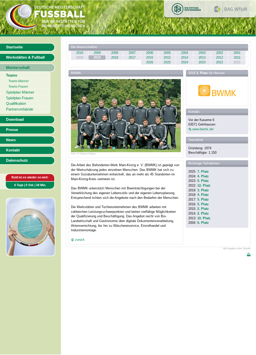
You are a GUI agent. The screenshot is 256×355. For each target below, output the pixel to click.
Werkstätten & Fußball (25, 57)
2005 (167, 53)
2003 (202, 53)
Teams (11, 75)
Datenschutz (17, 160)
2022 (219, 62)
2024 (184, 62)
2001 (237, 53)
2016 (149, 57)
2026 (149, 62)
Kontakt (13, 150)
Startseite (14, 47)
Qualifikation (16, 104)
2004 (184, 53)
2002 (219, 53)
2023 (202, 62)
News (11, 140)
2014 (184, 57)
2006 (149, 53)
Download (15, 119)
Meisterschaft (18, 68)
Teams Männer (18, 81)
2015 (167, 57)
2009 (97, 53)
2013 (202, 57)
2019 (97, 57)
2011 (237, 57)
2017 (132, 57)
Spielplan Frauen (19, 98)
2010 (79, 53)
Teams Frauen (18, 86)
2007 (132, 53)
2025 (167, 62)
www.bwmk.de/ (203, 129)
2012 (219, 57)
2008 (114, 53)
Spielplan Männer (20, 92)
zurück (80, 239)
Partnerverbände (19, 109)
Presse (12, 130)
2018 (114, 57)
